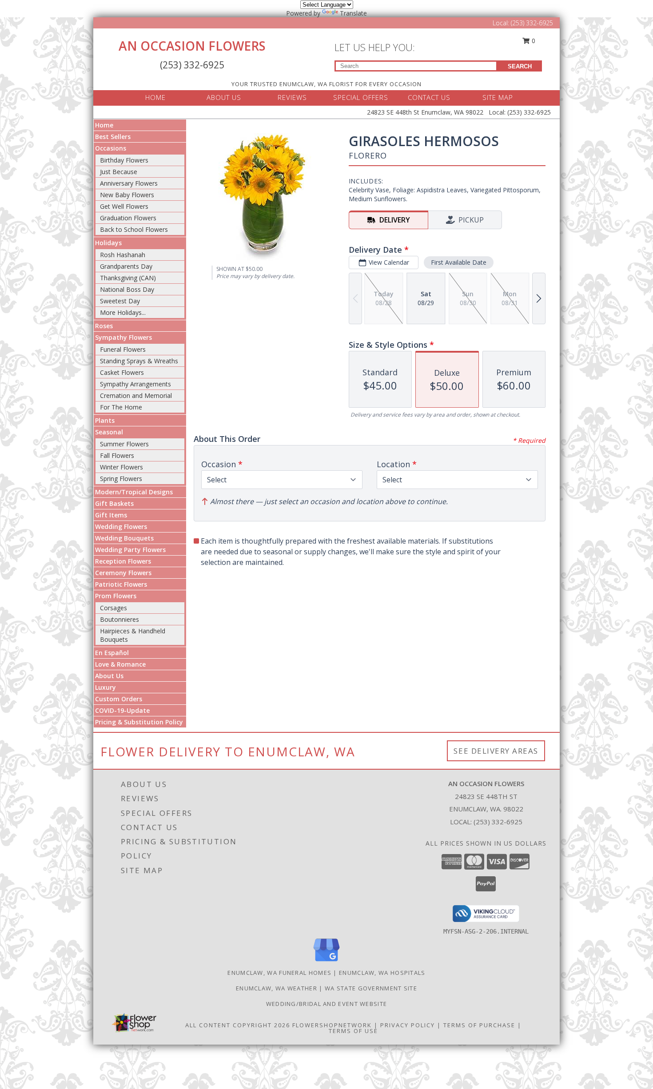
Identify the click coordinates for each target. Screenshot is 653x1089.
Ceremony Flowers (123, 572)
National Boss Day (127, 289)
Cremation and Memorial (136, 395)
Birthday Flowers (124, 160)
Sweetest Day (120, 301)
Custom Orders (118, 699)
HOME (155, 97)
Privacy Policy (407, 1025)
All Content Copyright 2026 (237, 1025)
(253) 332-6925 (532, 23)
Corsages (113, 608)
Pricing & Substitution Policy (139, 722)
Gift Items (111, 515)
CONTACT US (429, 97)
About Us (109, 676)
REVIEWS (292, 97)
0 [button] (532, 40)
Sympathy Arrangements (135, 384)
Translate (353, 13)
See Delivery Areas (496, 751)
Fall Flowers (117, 455)
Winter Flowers (121, 467)
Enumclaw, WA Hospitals (382, 973)
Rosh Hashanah (122, 254)
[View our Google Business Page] (326, 962)
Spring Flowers (121, 478)
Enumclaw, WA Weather (276, 988)
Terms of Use (353, 1031)
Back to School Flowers (134, 229)
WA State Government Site (371, 988)
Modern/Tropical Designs (134, 492)
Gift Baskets (114, 503)
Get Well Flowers (124, 206)
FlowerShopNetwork (332, 1025)
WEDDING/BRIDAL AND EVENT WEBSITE (326, 1004)
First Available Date (458, 262)
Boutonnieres (119, 619)
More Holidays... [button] (123, 312)
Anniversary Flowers (129, 183)
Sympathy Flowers (123, 337)
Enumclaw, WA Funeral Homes (279, 973)
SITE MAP (497, 97)
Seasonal (109, 432)
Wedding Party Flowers (130, 549)
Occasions (110, 148)
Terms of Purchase (479, 1025)
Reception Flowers (123, 561)
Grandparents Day (126, 266)
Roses (104, 326)
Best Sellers (113, 136)
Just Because (118, 171)
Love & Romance (120, 664)
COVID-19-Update (122, 710)
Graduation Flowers (128, 218)
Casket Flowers (122, 372)
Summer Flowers (124, 444)
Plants (105, 420)
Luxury (105, 687)
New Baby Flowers (127, 195)
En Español (112, 652)
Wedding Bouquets (124, 538)
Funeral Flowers (123, 349)
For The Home (121, 407)
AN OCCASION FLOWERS (192, 45)
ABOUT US (224, 97)
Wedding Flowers (121, 526)
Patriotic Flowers (121, 584)
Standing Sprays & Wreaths (139, 361)
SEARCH (520, 66)
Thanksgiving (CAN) (128, 278)
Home (104, 125)
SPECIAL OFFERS (360, 97)
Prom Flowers (115, 596)
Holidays (108, 242)
